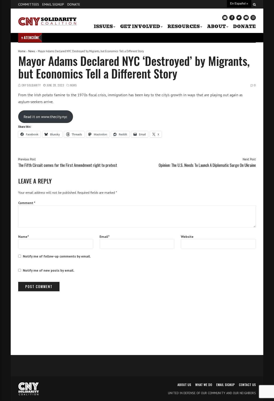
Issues (103, 26)
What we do (203, 384)
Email (105, 236)
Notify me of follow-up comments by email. (57, 256)
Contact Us (247, 384)
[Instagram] (253, 17)
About (216, 26)
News (31, 51)
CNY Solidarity (31, 85)
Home (21, 51)
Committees (28, 4)
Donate (73, 4)
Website (187, 236)
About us (184, 384)
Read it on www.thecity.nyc (45, 116)
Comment (26, 203)
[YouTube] (246, 17)
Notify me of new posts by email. (48, 270)
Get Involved (140, 26)
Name (23, 236)
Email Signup (53, 4)
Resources (183, 26)
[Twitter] (239, 17)
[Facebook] (232, 17)
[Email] (225, 17)
